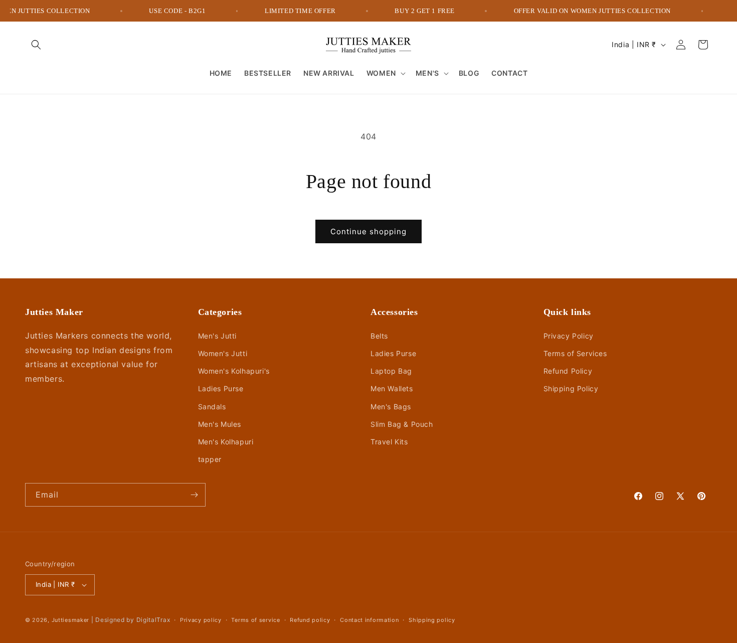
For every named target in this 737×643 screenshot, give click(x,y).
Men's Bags (391, 406)
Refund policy (310, 619)
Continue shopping (368, 231)
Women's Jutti (223, 353)
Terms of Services (575, 353)
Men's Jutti (217, 336)
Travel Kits (389, 441)
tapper (210, 459)
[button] (36, 45)
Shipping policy (432, 619)
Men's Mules (220, 424)
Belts (379, 336)
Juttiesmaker (70, 619)
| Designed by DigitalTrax (130, 619)
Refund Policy (568, 371)
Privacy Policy (568, 336)
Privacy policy (201, 619)
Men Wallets (392, 388)
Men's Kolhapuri (226, 441)
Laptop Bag (391, 371)
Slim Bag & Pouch (402, 424)
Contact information (369, 619)
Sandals (212, 406)
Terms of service (255, 619)
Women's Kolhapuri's (234, 371)
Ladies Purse (221, 388)
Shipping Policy (571, 388)
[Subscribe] (194, 495)
